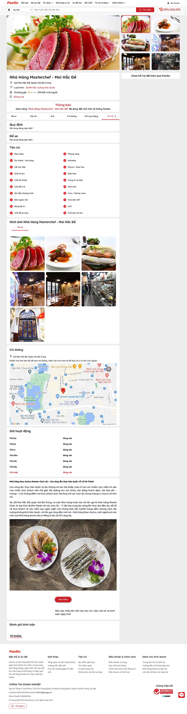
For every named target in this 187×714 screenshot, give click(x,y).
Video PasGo (118, 3)
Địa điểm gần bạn (86, 662)
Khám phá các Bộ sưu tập (90, 672)
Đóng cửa (19, 96)
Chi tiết (110, 116)
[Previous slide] (9, 43)
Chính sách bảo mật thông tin (122, 669)
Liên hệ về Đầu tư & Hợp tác (155, 672)
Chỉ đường (72, 116)
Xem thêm (63, 599)
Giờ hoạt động (91, 116)
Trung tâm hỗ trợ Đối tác (154, 662)
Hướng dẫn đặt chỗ (57, 665)
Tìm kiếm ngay (85, 665)
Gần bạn (24, 3)
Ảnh (52, 116)
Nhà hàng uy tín (63, 3)
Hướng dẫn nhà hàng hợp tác (156, 665)
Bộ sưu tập (35, 3)
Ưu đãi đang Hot (86, 669)
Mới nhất (88, 3)
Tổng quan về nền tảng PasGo (62, 662)
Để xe (13, 116)
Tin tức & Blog (101, 3)
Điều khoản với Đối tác (119, 672)
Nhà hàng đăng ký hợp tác (155, 669)
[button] (135, 24)
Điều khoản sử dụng (118, 662)
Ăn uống (47, 3)
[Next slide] (117, 43)
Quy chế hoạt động (117, 665)
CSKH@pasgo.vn (44, 692)
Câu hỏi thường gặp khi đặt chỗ (60, 670)
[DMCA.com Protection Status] (161, 696)
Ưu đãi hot (77, 3)
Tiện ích (33, 116)
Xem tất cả (166, 61)
